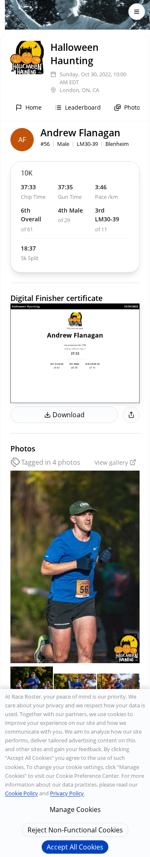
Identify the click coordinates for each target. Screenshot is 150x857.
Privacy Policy (67, 793)
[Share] (131, 414)
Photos (133, 107)
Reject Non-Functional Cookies (75, 829)
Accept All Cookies (75, 847)
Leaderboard (83, 107)
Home (33, 107)
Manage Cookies (75, 809)
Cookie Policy (21, 793)
